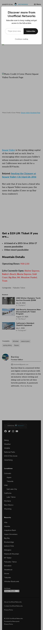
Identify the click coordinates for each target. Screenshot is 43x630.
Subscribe (30, 31)
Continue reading (21, 39)
